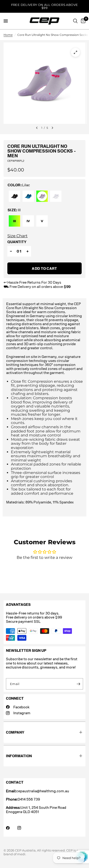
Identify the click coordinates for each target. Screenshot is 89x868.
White (55, 196)
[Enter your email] (78, 683)
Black (14, 196)
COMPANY (15, 732)
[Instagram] (22, 828)
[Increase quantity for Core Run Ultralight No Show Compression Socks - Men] (27, 251)
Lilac (42, 196)
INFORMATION (19, 756)
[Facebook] (11, 828)
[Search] (75, 21)
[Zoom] (75, 52)
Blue (28, 196)
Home (8, 35)
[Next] (52, 128)
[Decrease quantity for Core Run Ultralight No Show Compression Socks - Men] (10, 251)
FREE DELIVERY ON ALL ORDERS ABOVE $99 (44, 6)
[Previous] (37, 128)
